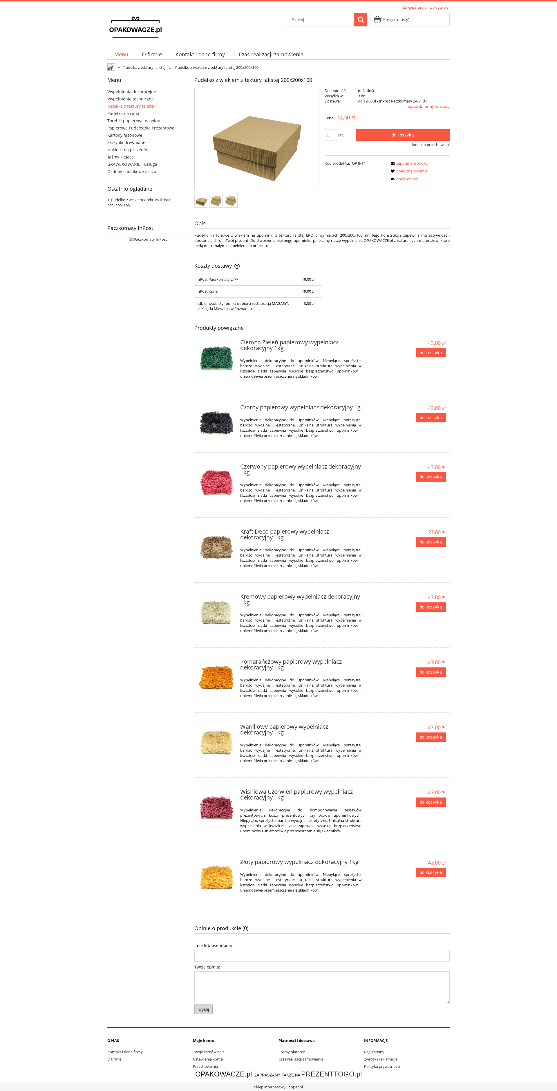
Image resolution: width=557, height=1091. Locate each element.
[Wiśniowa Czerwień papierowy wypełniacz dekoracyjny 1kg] (216, 807)
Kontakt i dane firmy (125, 1051)
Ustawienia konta (208, 1059)
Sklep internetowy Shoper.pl (278, 1087)
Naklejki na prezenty (127, 149)
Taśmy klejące (120, 157)
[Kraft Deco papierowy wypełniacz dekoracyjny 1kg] (216, 547)
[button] (408, 163)
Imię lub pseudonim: (214, 945)
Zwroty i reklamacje (380, 1059)
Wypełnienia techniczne (130, 99)
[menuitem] (121, 54)
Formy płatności (292, 1051)
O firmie (114, 1059)
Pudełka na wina (123, 113)
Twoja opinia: (207, 967)
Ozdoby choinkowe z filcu (131, 171)
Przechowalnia (205, 1066)
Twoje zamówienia (209, 1051)
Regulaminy (374, 1051)
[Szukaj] (360, 19)
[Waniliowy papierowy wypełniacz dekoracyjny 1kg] (216, 742)
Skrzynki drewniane (126, 142)
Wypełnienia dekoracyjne (131, 91)
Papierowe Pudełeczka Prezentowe (140, 128)
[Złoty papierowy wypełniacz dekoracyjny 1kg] (216, 877)
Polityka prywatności (382, 1066)
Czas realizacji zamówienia (300, 1059)
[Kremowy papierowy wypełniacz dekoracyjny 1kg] (216, 612)
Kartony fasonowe (124, 135)
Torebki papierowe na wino (133, 120)
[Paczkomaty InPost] (148, 238)
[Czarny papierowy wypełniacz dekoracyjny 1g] (216, 423)
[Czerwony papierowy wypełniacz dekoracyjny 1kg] (216, 482)
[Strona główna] (135, 26)
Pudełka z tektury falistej (131, 106)
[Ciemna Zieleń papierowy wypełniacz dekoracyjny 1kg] (216, 358)
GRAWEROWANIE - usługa (132, 164)
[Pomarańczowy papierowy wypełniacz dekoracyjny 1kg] (216, 677)
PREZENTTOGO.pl (331, 1074)
